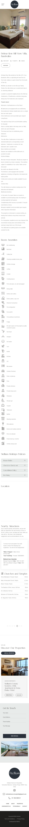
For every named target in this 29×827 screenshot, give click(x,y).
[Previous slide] (3, 28)
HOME (7, 803)
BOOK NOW (5, 65)
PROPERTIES (20, 803)
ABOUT (13, 803)
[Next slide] (26, 28)
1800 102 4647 (20, 561)
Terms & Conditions (9, 819)
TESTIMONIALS (16, 806)
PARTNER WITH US (6, 806)
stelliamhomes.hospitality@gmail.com (16, 794)
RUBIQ (18, 821)
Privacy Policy (21, 819)
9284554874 (21, 555)
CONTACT (24, 806)
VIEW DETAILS (13, 695)
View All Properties (9, 653)
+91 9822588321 (16, 798)
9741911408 (6, 553)
